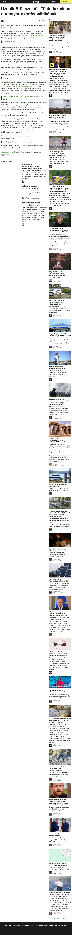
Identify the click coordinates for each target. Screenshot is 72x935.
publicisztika (7, 21)
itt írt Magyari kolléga (36, 36)
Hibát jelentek (12, 925)
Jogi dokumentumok (41, 925)
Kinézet (56, 1)
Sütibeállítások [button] (63, 925)
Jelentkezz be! (66, 1)
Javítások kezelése (30, 925)
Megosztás (42, 20)
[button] (5, 152)
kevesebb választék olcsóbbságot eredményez (21, 86)
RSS (56, 925)
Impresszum (20, 925)
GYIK (6, 925)
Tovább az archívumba (60, 918)
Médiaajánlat (50, 925)
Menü (4, 1)
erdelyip (6, 20)
